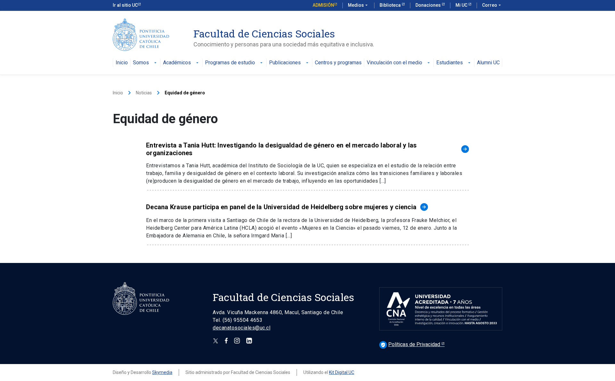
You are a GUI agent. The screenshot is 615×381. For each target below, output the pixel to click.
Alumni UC (488, 63)
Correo (492, 5)
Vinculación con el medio (399, 63)
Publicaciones (289, 63)
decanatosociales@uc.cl (241, 328)
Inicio (122, 63)
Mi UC (461, 5)
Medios (358, 5)
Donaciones (428, 5)
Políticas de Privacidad (411, 344)
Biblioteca (391, 5)
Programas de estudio (234, 63)
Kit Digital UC (341, 372)
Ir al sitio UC (125, 5)
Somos (145, 63)
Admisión (323, 5)
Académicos (181, 63)
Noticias (144, 92)
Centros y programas (338, 63)
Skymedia (162, 372)
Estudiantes (454, 63)
